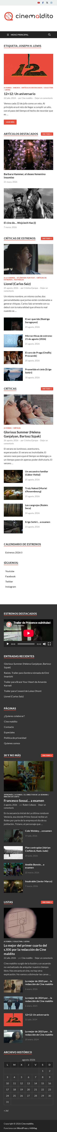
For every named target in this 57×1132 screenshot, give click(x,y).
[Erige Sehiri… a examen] (13, 522)
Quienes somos (12, 743)
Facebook (10, 576)
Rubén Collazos (29, 805)
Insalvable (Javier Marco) (38, 881)
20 (28, 1089)
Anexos (16, 88)
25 (14, 1095)
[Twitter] (47, 2)
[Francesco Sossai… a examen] (28, 762)
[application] (28, 633)
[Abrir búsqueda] (49, 34)
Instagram (10, 586)
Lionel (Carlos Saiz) (17, 284)
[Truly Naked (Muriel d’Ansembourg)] (13, 488)
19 (21, 1089)
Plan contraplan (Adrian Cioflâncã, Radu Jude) (37, 849)
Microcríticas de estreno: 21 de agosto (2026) (38, 337)
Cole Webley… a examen (38, 830)
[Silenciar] (44, 643)
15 (42, 1083)
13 (28, 1083)
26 (21, 1095)
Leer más (9, 121)
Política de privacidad (15, 737)
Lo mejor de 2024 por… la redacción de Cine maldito (39, 999)
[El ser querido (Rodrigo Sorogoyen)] (13, 319)
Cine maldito (27, 98)
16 (49, 1083)
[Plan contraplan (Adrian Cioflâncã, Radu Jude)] (13, 847)
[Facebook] (43, 2)
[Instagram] (51, 2)
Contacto (9, 726)
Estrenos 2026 (13, 552)
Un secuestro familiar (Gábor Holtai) (36, 473)
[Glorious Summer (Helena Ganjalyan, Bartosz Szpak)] (28, 410)
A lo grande (9, 278)
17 (7, 1089)
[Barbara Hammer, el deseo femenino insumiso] (28, 154)
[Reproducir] (7, 643)
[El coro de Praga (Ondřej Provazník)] (13, 352)
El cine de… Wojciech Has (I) (20, 222)
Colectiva (48, 88)
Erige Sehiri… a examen (37, 521)
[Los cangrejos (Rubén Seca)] (13, 505)
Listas (7, 90)
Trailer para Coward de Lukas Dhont (22, 690)
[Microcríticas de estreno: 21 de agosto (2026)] (13, 336)
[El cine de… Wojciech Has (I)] (28, 203)
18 (14, 1089)
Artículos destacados (31, 88)
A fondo (8, 88)
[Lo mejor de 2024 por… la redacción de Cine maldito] (13, 998)
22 (42, 1089)
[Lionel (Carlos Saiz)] (28, 260)
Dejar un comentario (44, 98)
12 (21, 1083)
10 (7, 1083)
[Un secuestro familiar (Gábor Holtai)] (13, 471)
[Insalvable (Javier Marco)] (13, 881)
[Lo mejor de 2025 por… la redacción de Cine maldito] (13, 981)
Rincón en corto (11, 797)
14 (35, 1083)
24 (7, 1095)
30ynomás (8, 795)
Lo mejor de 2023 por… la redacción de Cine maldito (39, 1033)
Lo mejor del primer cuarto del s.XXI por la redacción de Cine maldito (25, 949)
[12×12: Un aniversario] (28, 69)
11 (14, 1083)
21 (35, 1089)
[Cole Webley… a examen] (13, 831)
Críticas (17, 428)
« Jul (6, 1110)
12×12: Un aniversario (19, 94)
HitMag (33, 1128)
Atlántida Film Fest (26, 278)
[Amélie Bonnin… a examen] (13, 864)
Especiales (9, 732)
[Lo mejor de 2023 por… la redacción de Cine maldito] (13, 1031)
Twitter (9, 581)
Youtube (9, 571)
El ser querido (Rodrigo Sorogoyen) (37, 321)
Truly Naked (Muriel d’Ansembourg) (36, 490)
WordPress (22, 1128)
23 (49, 1089)
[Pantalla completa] (49, 643)
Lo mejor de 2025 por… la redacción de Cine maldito (39, 983)
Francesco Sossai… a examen (24, 800)
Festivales (19, 280)
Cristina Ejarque (31, 288)
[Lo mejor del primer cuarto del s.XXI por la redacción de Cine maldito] (28, 909)
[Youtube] (38, 2)
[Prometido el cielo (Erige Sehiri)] (13, 369)
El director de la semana (36, 795)
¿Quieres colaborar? (14, 716)
